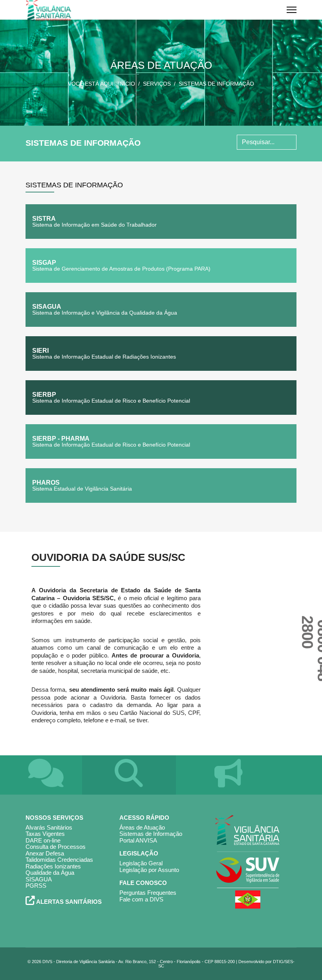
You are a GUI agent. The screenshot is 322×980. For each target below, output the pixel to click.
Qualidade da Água (50, 872)
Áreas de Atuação (142, 827)
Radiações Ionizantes (53, 866)
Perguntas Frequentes (147, 892)
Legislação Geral (141, 863)
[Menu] (291, 10)
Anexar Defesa (45, 853)
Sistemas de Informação (150, 833)
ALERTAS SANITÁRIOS (68, 901)
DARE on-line (43, 840)
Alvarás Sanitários (49, 827)
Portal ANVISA (138, 840)
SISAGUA (39, 879)
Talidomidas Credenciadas (59, 859)
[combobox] (266, 142)
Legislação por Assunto (149, 869)
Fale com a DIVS (141, 899)
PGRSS (36, 885)
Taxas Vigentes (45, 833)
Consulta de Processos (56, 846)
